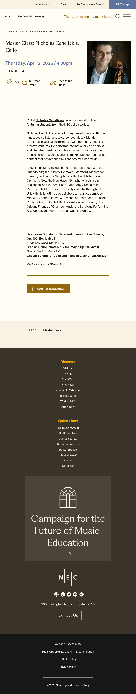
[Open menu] (127, 16)
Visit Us (68, 368)
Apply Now (68, 407)
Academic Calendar (68, 390)
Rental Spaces (68, 449)
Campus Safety (68, 438)
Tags (33, 330)
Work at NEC (68, 401)
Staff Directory (68, 433)
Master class (52, 330)
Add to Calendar (51, 289)
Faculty (68, 374)
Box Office (68, 379)
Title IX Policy (68, 659)
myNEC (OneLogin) (68, 427)
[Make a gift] (68, 518)
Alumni (68, 460)
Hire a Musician (68, 455)
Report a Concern (68, 444)
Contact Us (68, 615)
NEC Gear (68, 466)
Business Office (68, 396)
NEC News (68, 385)
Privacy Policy (68, 667)
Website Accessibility (68, 644)
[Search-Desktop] (118, 17)
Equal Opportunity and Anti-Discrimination (68, 651)
